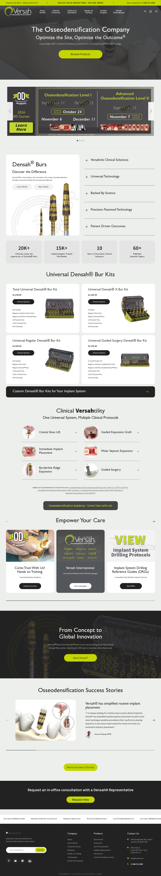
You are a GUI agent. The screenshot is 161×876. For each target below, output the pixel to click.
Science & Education (72, 11)
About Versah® (80, 657)
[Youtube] (15, 861)
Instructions (98, 854)
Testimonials (72, 857)
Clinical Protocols (55, 11)
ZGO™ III (118, 487)
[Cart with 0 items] (156, 11)
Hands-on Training (88, 11)
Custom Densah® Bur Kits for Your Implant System (49, 391)
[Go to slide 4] (10, 111)
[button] (7, 521)
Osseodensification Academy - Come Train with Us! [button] (80, 505)
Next (113, 2)
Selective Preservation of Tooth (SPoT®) (80, 493)
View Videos (131, 586)
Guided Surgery (103, 11)
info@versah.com (137, 858)
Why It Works (44, 187)
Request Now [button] (80, 799)
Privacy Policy (77, 874)
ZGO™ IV (125, 487)
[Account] (150, 11)
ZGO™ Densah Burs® (101, 846)
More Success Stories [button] (80, 767)
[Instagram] (22, 861)
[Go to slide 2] (151, 111)
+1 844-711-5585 (148, 3)
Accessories (98, 843)
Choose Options (23, 302)
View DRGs (80, 586)
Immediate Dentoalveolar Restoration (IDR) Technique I (59, 490)
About (69, 839)
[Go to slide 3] (81, 140)
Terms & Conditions (89, 874)
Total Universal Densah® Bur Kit (34, 290)
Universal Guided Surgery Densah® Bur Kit (117, 341)
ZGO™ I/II (110, 487)
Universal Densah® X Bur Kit (108, 290)
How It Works (22, 187)
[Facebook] (9, 860)
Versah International (118, 11)
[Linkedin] (30, 861)
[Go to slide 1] (77, 140)
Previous (47, 2)
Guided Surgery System (102, 850)
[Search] (145, 11)
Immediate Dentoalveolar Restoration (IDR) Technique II (101, 490)
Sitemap (99, 874)
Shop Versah (42, 11)
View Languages (30, 586)
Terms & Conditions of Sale (104, 857)
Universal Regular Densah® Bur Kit (36, 341)
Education (71, 850)
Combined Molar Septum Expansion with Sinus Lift (87, 487)
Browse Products (80, 54)
